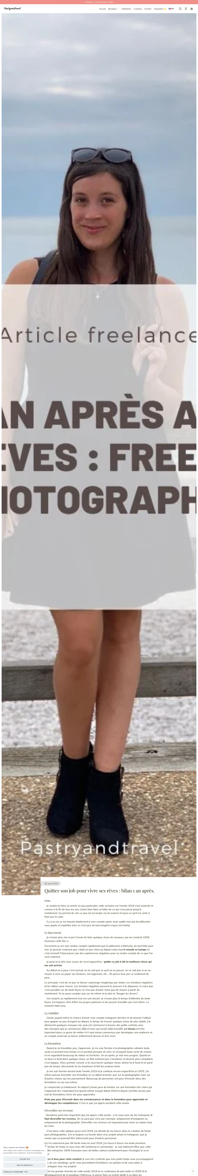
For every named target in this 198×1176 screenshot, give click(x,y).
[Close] (46, 1146)
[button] (180, 8)
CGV (26, 1172)
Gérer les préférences (25, 1165)
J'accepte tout (25, 1159)
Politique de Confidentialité (13, 1172)
